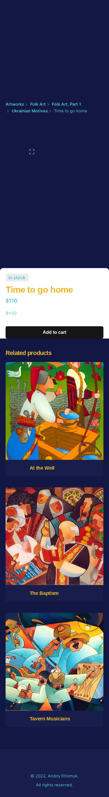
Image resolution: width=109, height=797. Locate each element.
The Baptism (44, 593)
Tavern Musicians (50, 719)
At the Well (42, 468)
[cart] (95, 48)
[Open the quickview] (37, 393)
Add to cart (54, 434)
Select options (54, 559)
